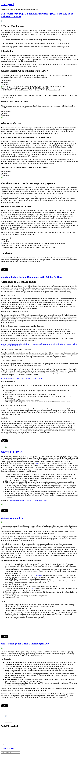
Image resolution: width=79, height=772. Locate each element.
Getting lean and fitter (12, 518)
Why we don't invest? (12, 451)
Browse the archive (7, 748)
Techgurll (7, 4)
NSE (37, 463)
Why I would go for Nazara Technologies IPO (25, 643)
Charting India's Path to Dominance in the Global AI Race (31, 277)
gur (32, 588)
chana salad (38, 575)
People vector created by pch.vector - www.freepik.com (28, 500)
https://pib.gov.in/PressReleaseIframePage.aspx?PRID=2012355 (21, 378)
